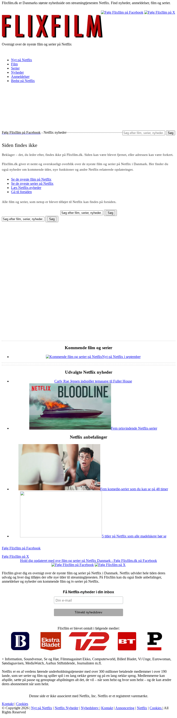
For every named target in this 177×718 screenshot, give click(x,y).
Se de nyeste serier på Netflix (32, 183)
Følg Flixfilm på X (15, 556)
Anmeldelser (20, 77)
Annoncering (124, 708)
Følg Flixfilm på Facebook (21, 548)
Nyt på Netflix (21, 60)
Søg (170, 133)
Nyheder (17, 72)
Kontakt (8, 704)
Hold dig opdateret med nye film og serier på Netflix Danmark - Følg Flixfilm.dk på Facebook (88, 561)
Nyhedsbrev (90, 708)
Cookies (22, 704)
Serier (15, 68)
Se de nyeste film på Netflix (31, 179)
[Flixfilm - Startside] (52, 36)
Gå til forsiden (21, 192)
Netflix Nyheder (66, 708)
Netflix (142, 708)
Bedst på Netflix (23, 81)
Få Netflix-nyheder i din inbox (88, 592)
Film (14, 64)
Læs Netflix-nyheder (26, 188)
